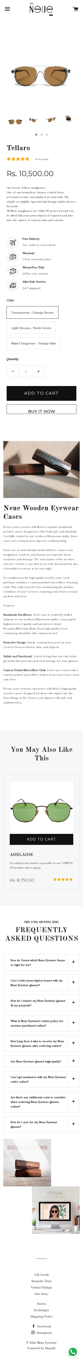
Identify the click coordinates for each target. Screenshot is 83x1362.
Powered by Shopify (41, 1348)
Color (10, 300)
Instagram (44, 1333)
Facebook (43, 1326)
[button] (36, 134)
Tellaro (18, 148)
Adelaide (15, 855)
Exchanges (41, 1310)
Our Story (41, 1294)
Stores (41, 1304)
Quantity (13, 359)
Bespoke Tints (41, 1281)
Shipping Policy (41, 1316)
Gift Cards (41, 1275)
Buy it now (41, 411)
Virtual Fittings (41, 1287)
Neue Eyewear (47, 1343)
